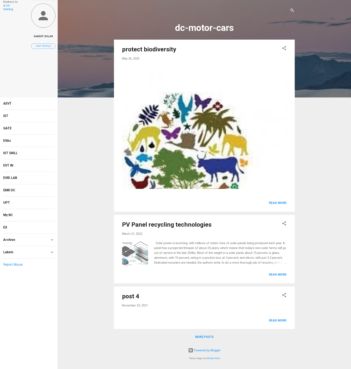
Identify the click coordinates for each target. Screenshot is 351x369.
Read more (278, 203)
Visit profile (43, 46)
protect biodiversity (149, 49)
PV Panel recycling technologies (166, 224)
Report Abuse (13, 264)
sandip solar (43, 36)
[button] (284, 49)
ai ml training (8, 7)
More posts (204, 337)
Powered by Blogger (207, 350)
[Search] (292, 11)
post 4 (130, 296)
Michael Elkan (213, 358)
